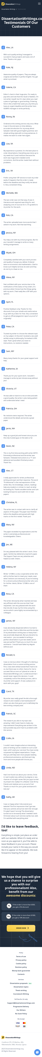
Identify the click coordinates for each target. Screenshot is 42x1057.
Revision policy (21, 967)
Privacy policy (21, 960)
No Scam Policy (21, 1014)
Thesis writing (21, 990)
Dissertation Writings (8, 9)
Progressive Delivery (21, 1006)
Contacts (21, 974)
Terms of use (21, 956)
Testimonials (22, 9)
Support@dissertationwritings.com (21, 1003)
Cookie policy (21, 963)
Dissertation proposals (20, 983)
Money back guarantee (21, 971)
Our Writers (21, 1010)
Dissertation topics (21, 987)
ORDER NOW (21, 928)
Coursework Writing (21, 994)
